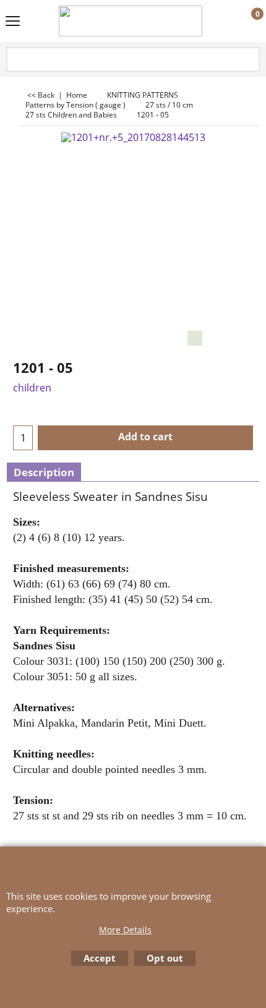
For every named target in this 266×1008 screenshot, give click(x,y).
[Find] (249, 60)
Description (44, 472)
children (32, 388)
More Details (125, 930)
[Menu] (13, 22)
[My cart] (246, 21)
